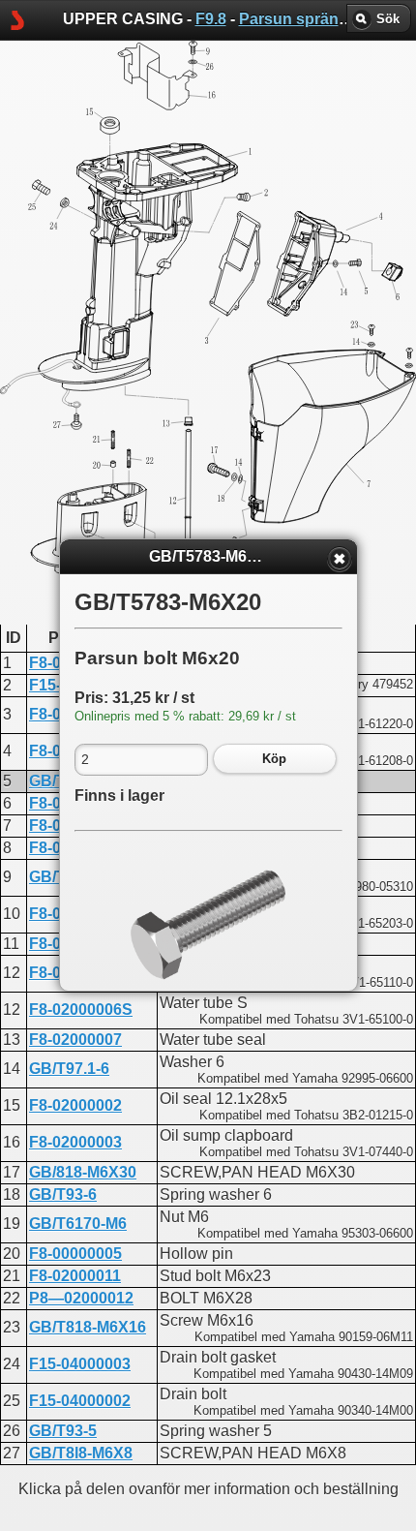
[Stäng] (339, 558)
